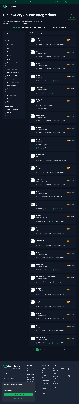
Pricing (44, 375)
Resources (45, 383)
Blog (43, 377)
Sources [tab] (18, 27)
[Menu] (74, 6)
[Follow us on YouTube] (69, 372)
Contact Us (45, 393)
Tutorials (44, 385)
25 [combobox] (73, 349)
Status (44, 391)
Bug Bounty (56, 378)
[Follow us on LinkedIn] (69, 369)
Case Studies (45, 380)
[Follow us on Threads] (69, 376)
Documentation (46, 371)
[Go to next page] (58, 349)
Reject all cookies (19, 398)
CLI (71, 14)
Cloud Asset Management (30, 378)
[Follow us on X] (69, 365)
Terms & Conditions (58, 368)
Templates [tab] (54, 27)
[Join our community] (69, 379)
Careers (44, 388)
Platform (72, 17)
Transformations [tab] (41, 27)
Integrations (45, 368)
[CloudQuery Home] (9, 6)
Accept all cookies (19, 394)
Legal (54, 373)
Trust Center (56, 376)
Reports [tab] (63, 27)
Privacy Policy (56, 371)
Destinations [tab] (28, 27)
